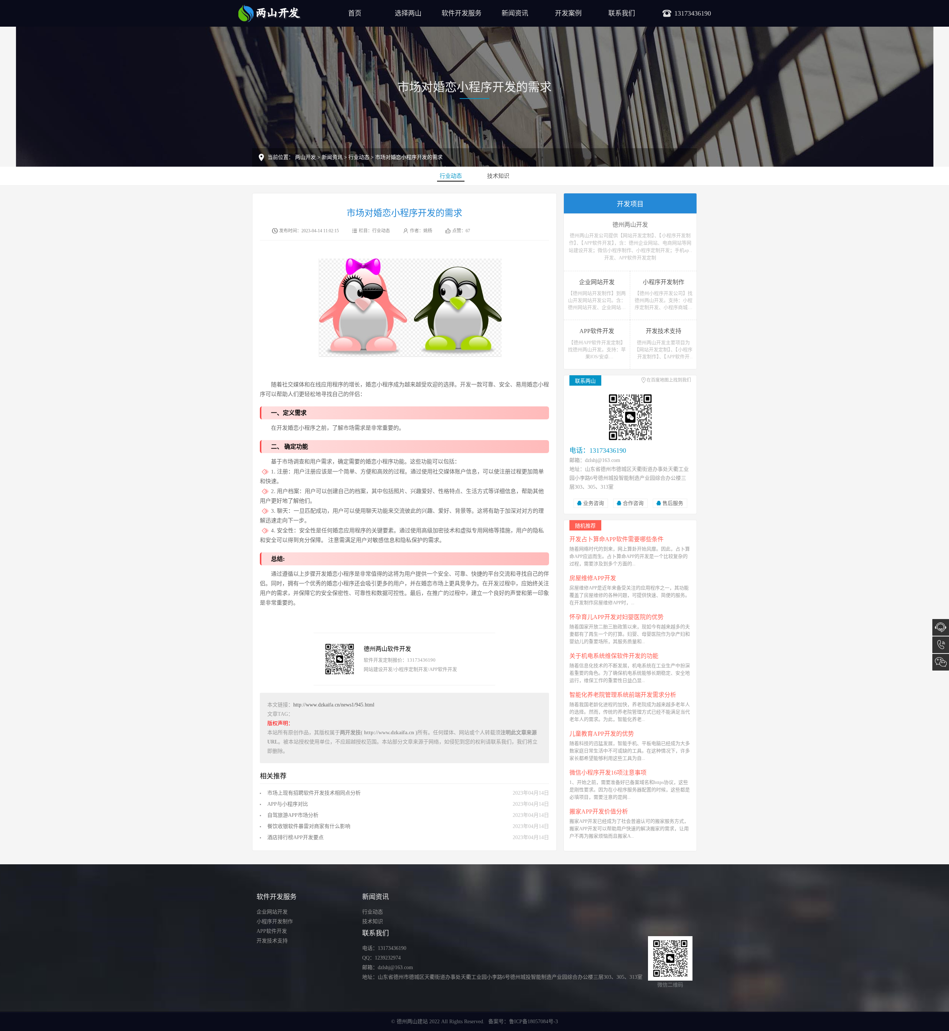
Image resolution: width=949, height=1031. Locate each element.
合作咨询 (633, 503)
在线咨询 (940, 627)
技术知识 (498, 176)
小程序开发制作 (275, 921)
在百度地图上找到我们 (669, 380)
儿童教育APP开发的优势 (601, 734)
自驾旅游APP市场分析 (292, 815)
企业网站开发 (272, 912)
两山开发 (305, 157)
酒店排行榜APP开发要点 (295, 837)
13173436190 (940, 644)
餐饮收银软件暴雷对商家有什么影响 (308, 826)
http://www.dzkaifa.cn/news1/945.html (333, 705)
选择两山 (408, 13)
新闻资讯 (515, 13)
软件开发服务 (462, 13)
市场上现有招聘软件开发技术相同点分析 (314, 793)
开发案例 (568, 13)
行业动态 (358, 157)
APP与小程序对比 (287, 804)
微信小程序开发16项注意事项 (608, 772)
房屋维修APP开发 (592, 578)
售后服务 (672, 503)
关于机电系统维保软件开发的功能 (613, 656)
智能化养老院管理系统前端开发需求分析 (622, 695)
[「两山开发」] (269, 13)
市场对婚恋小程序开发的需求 (409, 157)
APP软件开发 (272, 931)
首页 (354, 13)
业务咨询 (593, 503)
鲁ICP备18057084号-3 (533, 1021)
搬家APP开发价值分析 (598, 811)
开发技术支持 (272, 941)
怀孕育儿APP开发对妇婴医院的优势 (616, 617)
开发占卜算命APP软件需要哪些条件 (616, 539)
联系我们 (621, 13)
